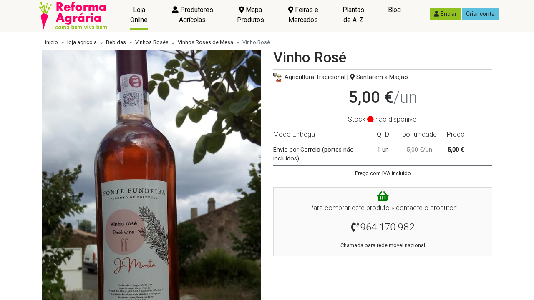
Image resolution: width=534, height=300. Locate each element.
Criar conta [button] (480, 13)
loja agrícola (82, 42)
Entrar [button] (449, 13)
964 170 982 (387, 227)
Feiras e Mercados (303, 15)
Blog (394, 10)
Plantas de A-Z (353, 15)
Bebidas (116, 42)
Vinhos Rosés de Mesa (205, 42)
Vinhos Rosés (152, 42)
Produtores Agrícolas (196, 15)
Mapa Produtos (250, 15)
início (51, 42)
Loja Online (139, 15)
